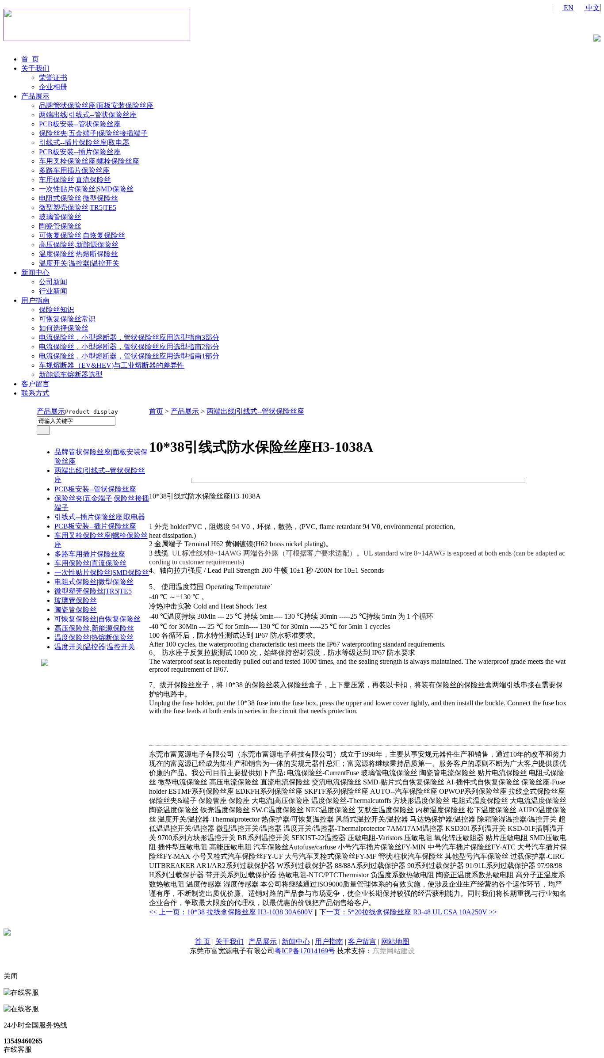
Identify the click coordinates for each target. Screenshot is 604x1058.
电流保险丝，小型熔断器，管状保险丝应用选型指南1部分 (129, 356)
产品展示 (35, 96)
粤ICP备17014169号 (305, 951)
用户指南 (35, 300)
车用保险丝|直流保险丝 (75, 179)
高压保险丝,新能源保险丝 (79, 244)
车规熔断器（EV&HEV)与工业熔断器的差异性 (111, 365)
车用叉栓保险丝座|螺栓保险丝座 (89, 161)
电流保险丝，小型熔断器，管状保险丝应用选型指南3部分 (129, 337)
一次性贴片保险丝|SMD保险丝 (86, 189)
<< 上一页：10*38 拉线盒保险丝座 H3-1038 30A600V (231, 912)
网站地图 (395, 941)
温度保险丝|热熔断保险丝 (78, 254)
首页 (156, 411)
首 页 (30, 59)
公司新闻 (53, 281)
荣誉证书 (53, 77)
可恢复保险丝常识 (67, 319)
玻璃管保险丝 (60, 217)
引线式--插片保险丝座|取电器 (84, 142)
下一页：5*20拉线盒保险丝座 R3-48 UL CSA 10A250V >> (408, 912)
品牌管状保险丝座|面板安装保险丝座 (96, 105)
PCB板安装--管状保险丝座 (80, 124)
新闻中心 (35, 272)
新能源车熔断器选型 (71, 374)
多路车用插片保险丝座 (74, 170)
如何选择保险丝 (63, 328)
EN (567, 7)
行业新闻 (53, 291)
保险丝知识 (56, 309)
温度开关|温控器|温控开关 (79, 263)
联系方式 (35, 393)
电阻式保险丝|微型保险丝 (78, 198)
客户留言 (35, 384)
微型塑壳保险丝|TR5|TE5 (77, 207)
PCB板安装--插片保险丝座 (80, 152)
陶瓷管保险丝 (60, 226)
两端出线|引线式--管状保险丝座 (88, 114)
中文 (592, 7)
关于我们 (35, 68)
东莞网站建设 (393, 951)
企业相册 (53, 87)
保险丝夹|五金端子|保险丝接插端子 (93, 133)
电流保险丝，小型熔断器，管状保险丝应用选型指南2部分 (129, 346)
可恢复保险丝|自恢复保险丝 (82, 235)
